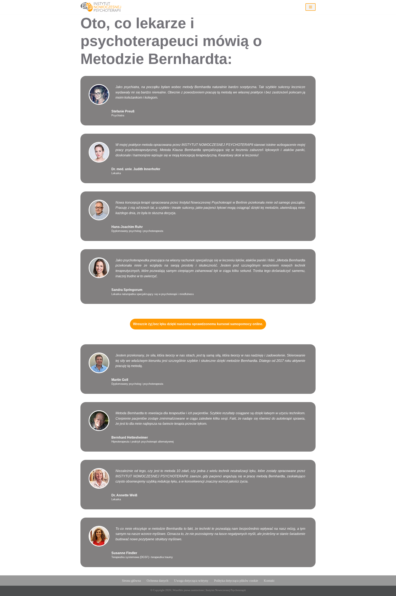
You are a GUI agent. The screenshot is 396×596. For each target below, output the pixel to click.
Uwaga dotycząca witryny (191, 580)
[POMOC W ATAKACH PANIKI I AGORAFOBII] (103, 7)
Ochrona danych (157, 580)
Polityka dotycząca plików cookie (236, 580)
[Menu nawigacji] (310, 7)
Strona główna (131, 580)
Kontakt (269, 580)
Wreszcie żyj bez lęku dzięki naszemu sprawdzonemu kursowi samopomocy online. (198, 324)
